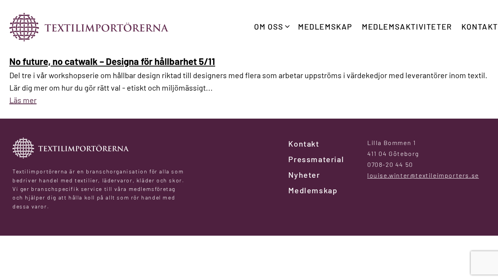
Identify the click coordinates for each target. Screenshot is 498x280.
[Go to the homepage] (89, 27)
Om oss (269, 26)
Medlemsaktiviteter (407, 26)
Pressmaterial (316, 159)
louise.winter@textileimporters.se (423, 175)
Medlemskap (325, 26)
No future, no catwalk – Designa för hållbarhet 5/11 (112, 61)
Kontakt (479, 26)
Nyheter (304, 174)
